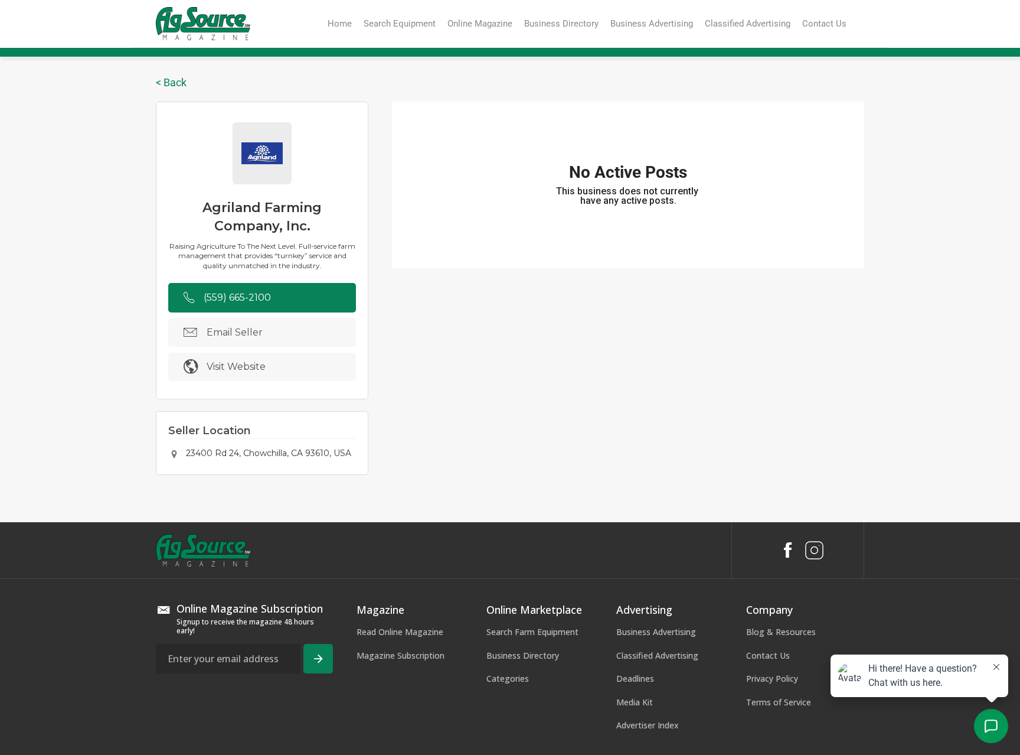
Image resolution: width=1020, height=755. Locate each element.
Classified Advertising (657, 655)
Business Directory (522, 655)
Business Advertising (656, 631)
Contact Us (768, 655)
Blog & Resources (781, 631)
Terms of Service (778, 702)
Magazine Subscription (400, 655)
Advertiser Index (647, 725)
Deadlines (635, 678)
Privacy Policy (772, 678)
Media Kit (634, 702)
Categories (507, 678)
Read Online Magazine (400, 631)
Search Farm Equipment (532, 631)
